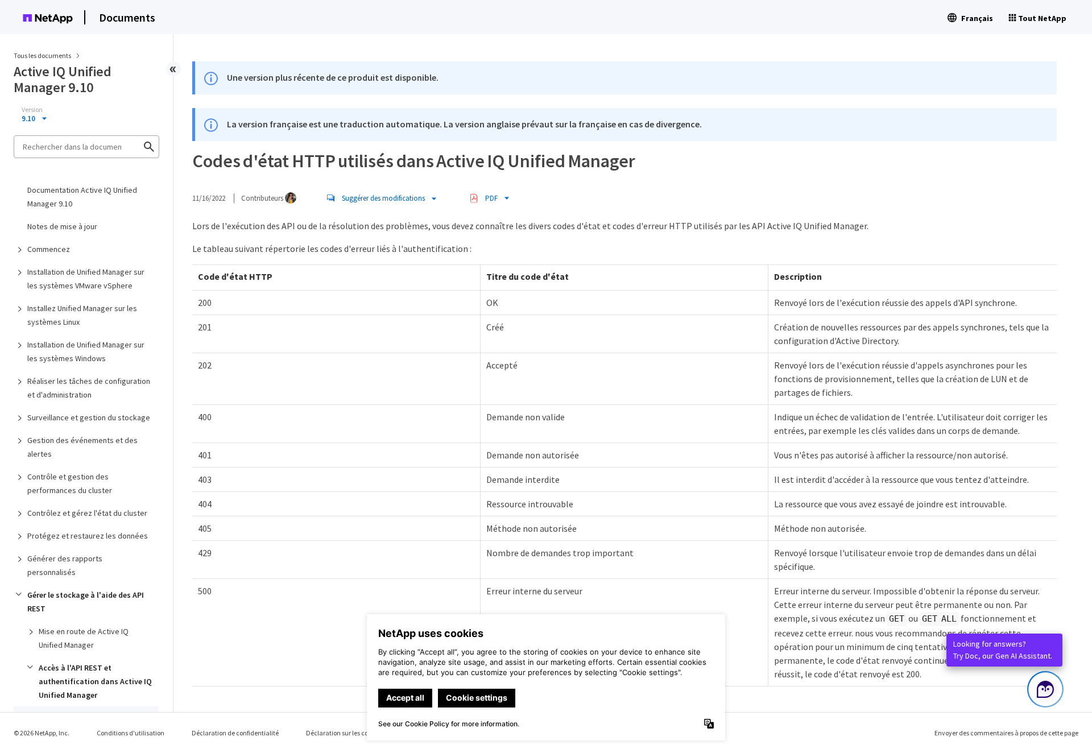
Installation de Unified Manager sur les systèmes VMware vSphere (85, 279)
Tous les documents (42, 55)
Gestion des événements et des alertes (82, 447)
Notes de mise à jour (62, 226)
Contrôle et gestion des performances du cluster (69, 483)
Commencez (48, 249)
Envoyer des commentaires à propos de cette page (1006, 733)
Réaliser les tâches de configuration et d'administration (88, 388)
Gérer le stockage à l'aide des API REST (85, 602)
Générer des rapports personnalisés (64, 565)
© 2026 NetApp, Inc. (41, 733)
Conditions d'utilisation (130, 733)
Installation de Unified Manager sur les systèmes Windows (85, 351)
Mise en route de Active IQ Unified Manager (84, 638)
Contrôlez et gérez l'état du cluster (87, 513)
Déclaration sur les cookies (344, 733)
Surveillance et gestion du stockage (88, 417)
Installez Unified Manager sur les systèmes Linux (82, 315)
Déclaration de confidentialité (235, 733)
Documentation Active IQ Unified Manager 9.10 (82, 197)
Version (32, 109)
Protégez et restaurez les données (87, 536)
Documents (127, 17)
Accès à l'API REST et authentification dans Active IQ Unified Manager (95, 681)
